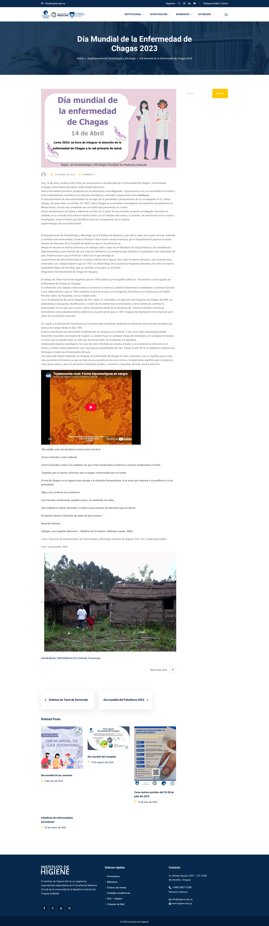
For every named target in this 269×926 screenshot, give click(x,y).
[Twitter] (53, 908)
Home (80, 58)
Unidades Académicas (118, 893)
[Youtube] (61, 908)
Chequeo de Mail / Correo (215, 3)
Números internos (178, 892)
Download (94, 658)
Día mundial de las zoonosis (56, 775)
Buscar (220, 93)
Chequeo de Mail (116, 904)
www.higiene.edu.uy (182, 903)
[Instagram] (69, 908)
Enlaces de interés (116, 887)
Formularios (113, 876)
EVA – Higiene (114, 898)
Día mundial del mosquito (102, 757)
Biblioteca (112, 882)
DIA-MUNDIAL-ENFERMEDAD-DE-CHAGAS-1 (65, 658)
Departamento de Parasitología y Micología (112, 58)
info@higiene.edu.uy (55, 3)
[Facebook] (44, 908)
